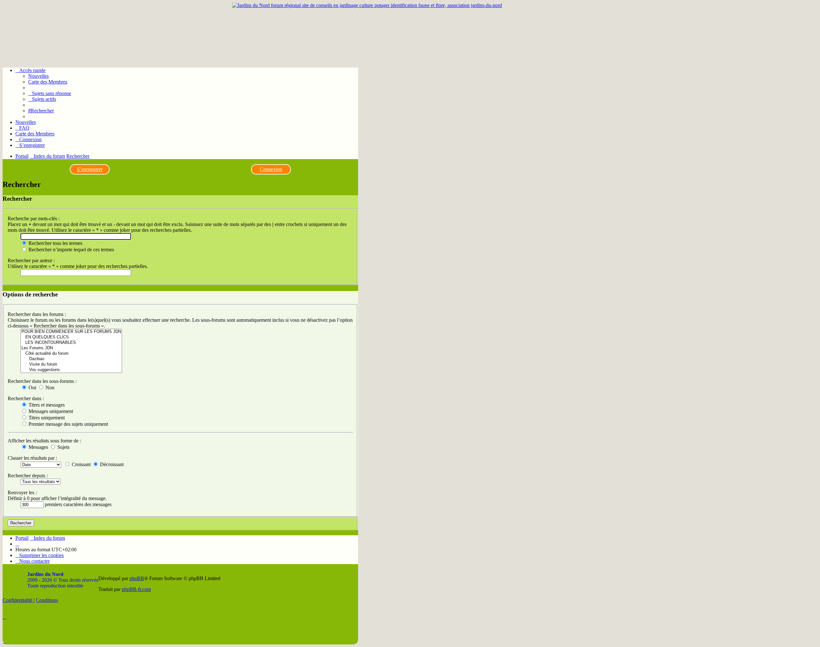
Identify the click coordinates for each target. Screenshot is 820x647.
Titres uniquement (46, 417)
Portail (22, 156)
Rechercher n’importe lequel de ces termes (70, 249)
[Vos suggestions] (71, 370)
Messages (37, 447)
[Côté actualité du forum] (71, 353)
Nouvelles (38, 76)
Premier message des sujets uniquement (67, 424)
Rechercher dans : (26, 398)
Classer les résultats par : (32, 458)
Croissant (80, 464)
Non (49, 387)
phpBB (136, 578)
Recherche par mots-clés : (34, 218)
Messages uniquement (50, 411)
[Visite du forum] (71, 364)
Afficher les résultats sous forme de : (44, 440)
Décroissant (111, 464)
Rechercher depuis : (28, 475)
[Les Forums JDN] (71, 348)
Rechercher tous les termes (54, 243)
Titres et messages (46, 405)
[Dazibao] (71, 359)
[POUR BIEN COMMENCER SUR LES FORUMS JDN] (71, 332)
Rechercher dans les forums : (37, 314)
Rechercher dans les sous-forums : (42, 381)
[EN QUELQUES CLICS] (71, 337)
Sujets (63, 447)
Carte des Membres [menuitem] (47, 82)
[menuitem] (49, 93)
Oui (31, 387)
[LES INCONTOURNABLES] (71, 342)
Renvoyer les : (22, 492)
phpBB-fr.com (136, 589)
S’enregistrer (89, 169)
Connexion (271, 169)
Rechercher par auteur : (31, 260)
